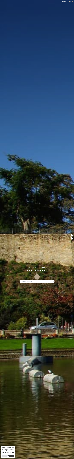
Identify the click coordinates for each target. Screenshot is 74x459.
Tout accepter (11, 455)
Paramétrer (5, 455)
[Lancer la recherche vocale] (37, 276)
